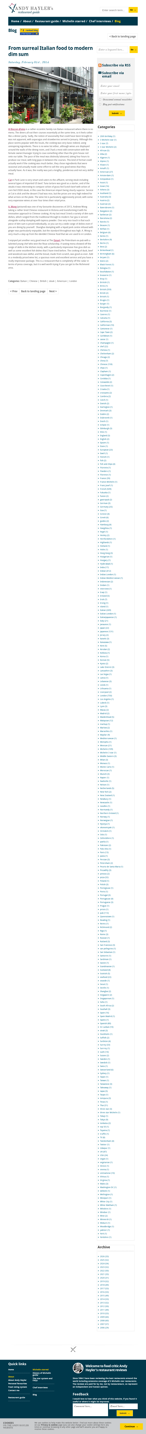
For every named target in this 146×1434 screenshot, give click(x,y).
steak (51, 281)
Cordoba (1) (105, 379)
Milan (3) (104, 760)
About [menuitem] (27, 21)
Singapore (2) (106, 995)
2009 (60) (104, 1317)
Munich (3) (105, 774)
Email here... (117, 1406)
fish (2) (103, 461)
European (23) (106, 450)
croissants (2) (106, 393)
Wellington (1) (106, 1195)
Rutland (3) (105, 942)
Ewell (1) (104, 453)
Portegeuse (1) (106, 888)
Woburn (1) (105, 1223)
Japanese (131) (106, 632)
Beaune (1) (105, 225)
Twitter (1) (104, 1145)
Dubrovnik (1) (106, 418)
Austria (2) (104, 201)
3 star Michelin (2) (108, 147)
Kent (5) (103, 646)
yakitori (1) (105, 1230)
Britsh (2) (104, 293)
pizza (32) (104, 877)
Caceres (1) (105, 315)
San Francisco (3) (107, 945)
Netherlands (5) (107, 788)
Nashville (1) (105, 781)
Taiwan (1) (104, 1081)
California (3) (106, 322)
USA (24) (104, 1155)
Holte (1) (104, 550)
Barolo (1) (104, 222)
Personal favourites (17, 1384)
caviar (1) (104, 339)
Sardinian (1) (105, 959)
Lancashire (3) (106, 671)
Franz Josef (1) (106, 486)
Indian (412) (105, 571)
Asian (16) (104, 186)
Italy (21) (104, 621)
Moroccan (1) (106, 771)
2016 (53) (104, 1292)
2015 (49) (104, 1296)
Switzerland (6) (106, 1070)
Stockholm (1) (106, 1034)
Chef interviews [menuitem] (100, 21)
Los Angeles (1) (107, 699)
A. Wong (12, 207)
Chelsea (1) (105, 350)
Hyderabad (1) (106, 564)
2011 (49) (104, 1310)
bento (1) (104, 236)
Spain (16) (104, 1013)
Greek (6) (104, 518)
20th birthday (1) (107, 136)
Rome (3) (104, 934)
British (43, 281)
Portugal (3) (105, 895)
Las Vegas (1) (105, 674)
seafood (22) (105, 977)
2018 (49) (104, 1285)
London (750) (106, 696)
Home (11, 1370)
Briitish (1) (105, 282)
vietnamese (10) (107, 1173)
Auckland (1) (105, 193)
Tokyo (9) (104, 1120)
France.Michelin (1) (108, 482)
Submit (115, 113)
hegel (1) (104, 532)
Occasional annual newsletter (117, 99)
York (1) (103, 1234)
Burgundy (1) (106, 307)
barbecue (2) (105, 215)
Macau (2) (104, 710)
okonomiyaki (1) (107, 828)
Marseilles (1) (106, 731)
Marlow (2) (105, 728)
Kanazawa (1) (105, 642)
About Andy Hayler (17, 1380)
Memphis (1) (105, 742)
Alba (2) (103, 154)
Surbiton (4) (105, 1041)
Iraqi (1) (103, 592)
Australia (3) (105, 197)
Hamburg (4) (105, 525)
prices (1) (104, 910)
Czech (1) (104, 400)
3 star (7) (104, 144)
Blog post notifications (113, 104)
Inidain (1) (104, 585)
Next (52, 291)
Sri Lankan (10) (106, 1027)
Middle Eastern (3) (108, 756)
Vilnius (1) (104, 1177)
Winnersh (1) (105, 1220)
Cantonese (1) (106, 329)
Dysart (57, 240)
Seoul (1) (104, 984)
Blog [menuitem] (118, 21)
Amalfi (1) (104, 168)
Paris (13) (104, 853)
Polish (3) (104, 885)
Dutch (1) (104, 421)
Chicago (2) (105, 357)
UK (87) (103, 1152)
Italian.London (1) (108, 614)
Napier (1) (104, 778)
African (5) (104, 151)
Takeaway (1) (105, 1088)
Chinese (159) (106, 364)
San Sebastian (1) (107, 952)
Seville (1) (104, 988)
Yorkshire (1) (105, 1237)
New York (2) (105, 792)
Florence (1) (105, 475)
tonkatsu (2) (105, 1123)
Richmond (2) (106, 927)
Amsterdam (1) (107, 176)
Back (123, 36)
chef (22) (104, 347)
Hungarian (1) (106, 557)
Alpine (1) (104, 161)
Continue (130, 1427)
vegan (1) (104, 1159)
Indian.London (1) (108, 575)
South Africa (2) (107, 1006)
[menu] (73, 18)
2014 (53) (104, 1299)
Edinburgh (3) (106, 429)
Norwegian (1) (106, 820)
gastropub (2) (106, 500)
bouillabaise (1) (107, 272)
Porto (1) (104, 892)
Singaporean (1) (107, 999)
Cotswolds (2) (106, 382)
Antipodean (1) (106, 179)
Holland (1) (105, 546)
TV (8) (102, 1138)
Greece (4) (105, 514)
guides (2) (104, 521)
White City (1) (106, 1202)
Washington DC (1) (108, 1187)
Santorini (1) (105, 956)
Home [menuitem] (15, 21)
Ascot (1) (104, 183)
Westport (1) (105, 1198)
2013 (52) (104, 1303)
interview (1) (105, 589)
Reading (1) (105, 920)
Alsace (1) (104, 165)
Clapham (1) (105, 372)
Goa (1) (103, 510)
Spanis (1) (104, 1020)
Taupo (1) (104, 1095)
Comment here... (83, 1406)
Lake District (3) (107, 667)
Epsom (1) (104, 443)
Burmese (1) (105, 311)
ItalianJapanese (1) (108, 617)
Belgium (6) (105, 233)
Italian (23, 281)
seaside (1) (105, 981)
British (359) (105, 290)
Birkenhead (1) (106, 250)
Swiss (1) (104, 1066)
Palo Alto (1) (105, 849)
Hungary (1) (105, 560)
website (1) (105, 1191)
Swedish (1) (105, 1063)
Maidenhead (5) (107, 717)
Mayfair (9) (105, 735)
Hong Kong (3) (106, 553)
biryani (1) (104, 258)
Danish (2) (104, 404)
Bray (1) (103, 279)
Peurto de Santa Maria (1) (111, 867)
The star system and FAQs (42, 1380)
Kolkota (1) (105, 653)
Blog (35, 1395)
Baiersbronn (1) (107, 208)
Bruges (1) (104, 300)
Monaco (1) (105, 763)
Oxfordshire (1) (107, 838)
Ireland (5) (105, 596)
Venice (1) (104, 1166)
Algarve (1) (105, 158)
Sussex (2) (104, 1056)
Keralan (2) (105, 649)
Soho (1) (103, 1002)
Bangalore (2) (106, 211)
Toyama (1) (105, 1130)
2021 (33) (104, 1274)
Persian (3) (105, 860)
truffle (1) (104, 1134)
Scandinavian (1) (107, 967)
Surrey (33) (105, 1045)
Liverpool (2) (105, 692)
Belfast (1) (104, 229)
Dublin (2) (104, 414)
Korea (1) (104, 657)
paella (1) (104, 842)
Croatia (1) (104, 389)
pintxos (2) (105, 874)
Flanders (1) (105, 471)
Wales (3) (104, 1184)
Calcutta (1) (105, 318)
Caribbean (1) (106, 336)
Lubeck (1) (104, 703)
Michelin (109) (106, 749)
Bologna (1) (105, 268)
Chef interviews (40, 1388)
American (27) (106, 172)
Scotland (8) (105, 970)
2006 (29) (104, 1328)
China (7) (104, 361)
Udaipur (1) (105, 1148)
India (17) (104, 568)
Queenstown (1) (107, 917)
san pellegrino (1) (108, 949)
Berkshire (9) (106, 240)
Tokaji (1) (104, 1116)
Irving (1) (104, 603)
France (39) (105, 478)
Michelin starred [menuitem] (73, 21)
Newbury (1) (105, 799)
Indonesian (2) (106, 582)
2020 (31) (104, 1278)
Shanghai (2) (105, 991)
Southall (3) (105, 1009)
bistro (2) (104, 261)
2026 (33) (104, 1257)
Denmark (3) (105, 411)
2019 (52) (104, 1282)
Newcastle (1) (106, 803)
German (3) (105, 503)
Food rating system (17, 1387)
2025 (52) (104, 1260)
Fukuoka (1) (105, 493)
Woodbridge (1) (107, 1227)
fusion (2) (104, 496)
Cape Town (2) (106, 332)
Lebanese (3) (105, 682)
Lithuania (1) (105, 689)
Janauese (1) (105, 625)
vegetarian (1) (106, 1163)
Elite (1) (103, 432)
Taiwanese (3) (106, 1084)
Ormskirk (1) (105, 831)
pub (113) (104, 913)
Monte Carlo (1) (107, 767)
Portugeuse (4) (106, 899)
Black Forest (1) (107, 265)
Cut (10, 180)
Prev (14, 291)
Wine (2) (104, 1216)
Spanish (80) (105, 1024)
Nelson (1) (104, 785)
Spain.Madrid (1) (107, 1016)
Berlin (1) (104, 243)
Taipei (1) (104, 1077)
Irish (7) (103, 600)
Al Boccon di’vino (16, 129)
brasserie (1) (105, 275)
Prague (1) (104, 906)
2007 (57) (104, 1324)
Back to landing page (33, 291)
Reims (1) (104, 924)
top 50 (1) (104, 1127)
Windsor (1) (105, 1212)
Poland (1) (104, 881)
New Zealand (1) (107, 796)
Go (131, 10)
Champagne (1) (106, 343)
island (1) (104, 607)
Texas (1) (104, 1102)
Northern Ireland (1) (109, 813)
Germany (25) (106, 507)
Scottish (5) (105, 974)
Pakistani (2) (105, 845)
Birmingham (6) (107, 254)
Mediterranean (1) (108, 739)
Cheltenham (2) (107, 354)
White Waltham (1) (108, 1205)
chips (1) (104, 368)
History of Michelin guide (42, 1374)
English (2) (104, 439)
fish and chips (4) (107, 464)
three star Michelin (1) (110, 1113)
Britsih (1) (104, 297)
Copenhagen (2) (107, 375)
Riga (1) (103, 931)
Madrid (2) (104, 714)
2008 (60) (104, 1321)
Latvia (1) (104, 678)
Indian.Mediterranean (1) (111, 578)
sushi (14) (104, 1052)
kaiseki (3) (104, 639)
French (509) (105, 489)
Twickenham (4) (107, 1141)
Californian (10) (107, 325)
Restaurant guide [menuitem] (47, 21)
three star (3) (106, 1109)
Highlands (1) (106, 543)
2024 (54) (104, 1264)
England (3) (105, 436)
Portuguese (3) (106, 902)
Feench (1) (104, 457)
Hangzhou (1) (106, 528)
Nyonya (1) (105, 824)
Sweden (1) (105, 1059)
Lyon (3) (103, 706)
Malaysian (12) (106, 721)
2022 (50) (104, 1271)
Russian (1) (105, 938)
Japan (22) (104, 628)
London (73, 281)
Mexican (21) (105, 746)
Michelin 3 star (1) (108, 753)
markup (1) (105, 724)
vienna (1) (104, 1170)
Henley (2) (104, 535)
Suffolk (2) (104, 1038)
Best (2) (103, 247)
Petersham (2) (106, 863)
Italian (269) (105, 610)
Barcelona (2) (106, 218)
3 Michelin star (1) (108, 140)
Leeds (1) (104, 685)
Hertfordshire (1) (107, 539)
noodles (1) (105, 806)
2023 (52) (104, 1267)
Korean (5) (104, 660)
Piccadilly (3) (105, 870)
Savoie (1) (104, 963)
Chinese (33, 281)
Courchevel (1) (106, 386)
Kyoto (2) (104, 664)
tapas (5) (104, 1091)
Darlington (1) (106, 407)
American (62, 281)
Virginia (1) (105, 1180)
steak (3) (104, 1031)
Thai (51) (104, 1106)
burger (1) (104, 304)
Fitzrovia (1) (105, 468)
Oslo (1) (103, 835)
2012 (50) (104, 1306)
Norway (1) (105, 817)
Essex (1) (104, 446)
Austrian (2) (105, 204)
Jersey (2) (104, 635)
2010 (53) (104, 1314)
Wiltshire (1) (105, 1209)
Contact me (13, 1391)
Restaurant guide (16, 1398)
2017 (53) (104, 1289)
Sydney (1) (104, 1073)
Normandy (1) (106, 810)
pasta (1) (104, 856)
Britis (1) (104, 286)
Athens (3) (104, 190)
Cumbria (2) (105, 396)
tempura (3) (105, 1098)
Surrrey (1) (105, 1048)
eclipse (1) (104, 425)
